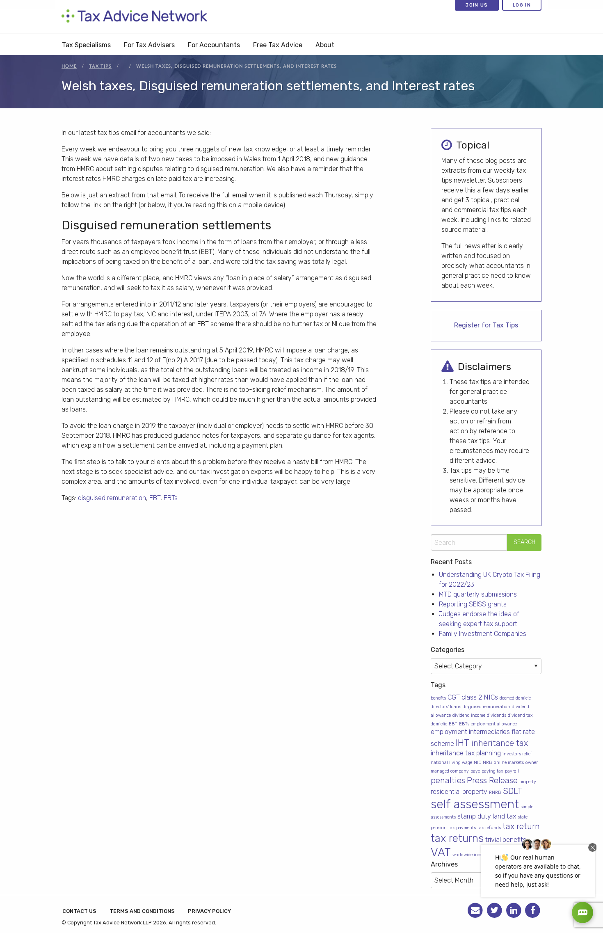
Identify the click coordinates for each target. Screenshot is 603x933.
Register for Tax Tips (486, 325)
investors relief (517, 754)
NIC (477, 762)
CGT (454, 697)
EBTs (171, 498)
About (324, 45)
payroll (512, 771)
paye (475, 771)
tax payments (462, 827)
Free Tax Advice (277, 45)
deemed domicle (515, 698)
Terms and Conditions (142, 911)
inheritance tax (499, 743)
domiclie (439, 724)
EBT (154, 498)
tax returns (457, 838)
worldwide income (470, 855)
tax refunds (489, 827)
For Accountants (214, 45)
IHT (463, 742)
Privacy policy (209, 911)
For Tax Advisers (149, 45)
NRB (487, 762)
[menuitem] (86, 44)
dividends (496, 715)
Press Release (492, 780)
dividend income (468, 715)
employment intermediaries (470, 732)
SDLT (512, 791)
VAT (441, 852)
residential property (459, 792)
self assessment (475, 804)
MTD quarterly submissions (478, 594)
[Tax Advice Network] (134, 16)
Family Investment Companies (482, 634)
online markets (509, 762)
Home (69, 66)
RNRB (495, 792)
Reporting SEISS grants (473, 604)
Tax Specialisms (86, 45)
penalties (448, 780)
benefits (438, 698)
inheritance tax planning (466, 753)
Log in (522, 4)
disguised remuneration (112, 498)
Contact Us (79, 911)
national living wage (451, 762)
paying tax (492, 771)
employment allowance (494, 724)
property (527, 781)
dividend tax (520, 715)
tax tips (100, 66)
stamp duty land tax (486, 816)
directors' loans (446, 706)
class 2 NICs (479, 697)
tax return (521, 826)
